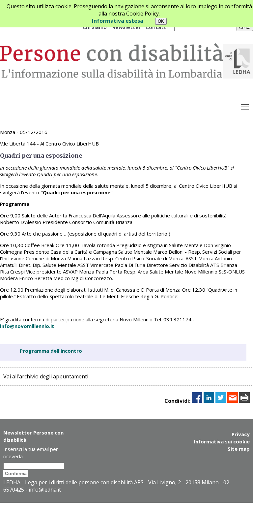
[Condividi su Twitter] (220, 400)
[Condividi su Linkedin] (209, 400)
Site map (239, 448)
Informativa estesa (117, 20)
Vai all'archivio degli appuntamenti (45, 376)
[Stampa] (244, 400)
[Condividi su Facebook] (197, 400)
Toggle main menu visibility (245, 106)
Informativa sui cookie (222, 441)
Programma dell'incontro (51, 350)
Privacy (241, 434)
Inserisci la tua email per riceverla (30, 453)
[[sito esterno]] (238, 76)
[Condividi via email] (232, 400)
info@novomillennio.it (27, 326)
